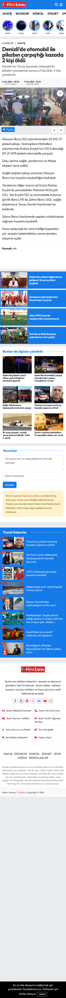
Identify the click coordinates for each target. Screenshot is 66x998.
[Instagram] (33, 700)
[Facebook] (15, 700)
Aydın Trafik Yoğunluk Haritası (47, 720)
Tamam (42, 994)
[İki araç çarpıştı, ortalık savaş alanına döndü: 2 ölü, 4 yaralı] (17, 421)
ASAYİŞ (7, 13)
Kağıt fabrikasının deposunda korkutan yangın (17, 406)
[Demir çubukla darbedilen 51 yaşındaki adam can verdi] (48, 421)
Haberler (7, 43)
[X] (21, 700)
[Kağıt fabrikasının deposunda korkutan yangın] (17, 394)
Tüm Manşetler (46, 729)
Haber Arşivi (44, 737)
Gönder (9, 484)
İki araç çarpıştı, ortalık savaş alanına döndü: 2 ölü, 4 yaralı (16, 435)
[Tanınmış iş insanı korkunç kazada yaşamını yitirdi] (48, 394)
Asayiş (21, 43)
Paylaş (9, 129)
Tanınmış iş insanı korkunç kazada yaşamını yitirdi (47, 406)
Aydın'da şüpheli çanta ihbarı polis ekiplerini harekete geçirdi (14, 378)
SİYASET (52, 13)
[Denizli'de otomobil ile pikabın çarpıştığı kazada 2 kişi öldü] (33, 106)
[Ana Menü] (61, 4)
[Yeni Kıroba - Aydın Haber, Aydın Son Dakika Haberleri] (14, 5)
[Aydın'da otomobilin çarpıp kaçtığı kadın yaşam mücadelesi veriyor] (48, 364)
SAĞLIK (22, 757)
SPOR (57, 753)
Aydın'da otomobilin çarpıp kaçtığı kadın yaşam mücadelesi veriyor (48, 378)
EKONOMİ (22, 13)
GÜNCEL (38, 13)
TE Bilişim (21, 792)
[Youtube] (45, 700)
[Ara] (56, 4)
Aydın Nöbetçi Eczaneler (19, 710)
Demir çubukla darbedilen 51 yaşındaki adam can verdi (48, 434)
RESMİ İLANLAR (38, 757)
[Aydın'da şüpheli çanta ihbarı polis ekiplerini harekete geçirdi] (17, 364)
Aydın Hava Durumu (49, 710)
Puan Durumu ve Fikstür (18, 729)
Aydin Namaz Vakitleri (18, 718)
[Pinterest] (27, 700)
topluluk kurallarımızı (33, 495)
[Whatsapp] (51, 700)
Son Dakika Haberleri (16, 737)
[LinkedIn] (39, 700)
